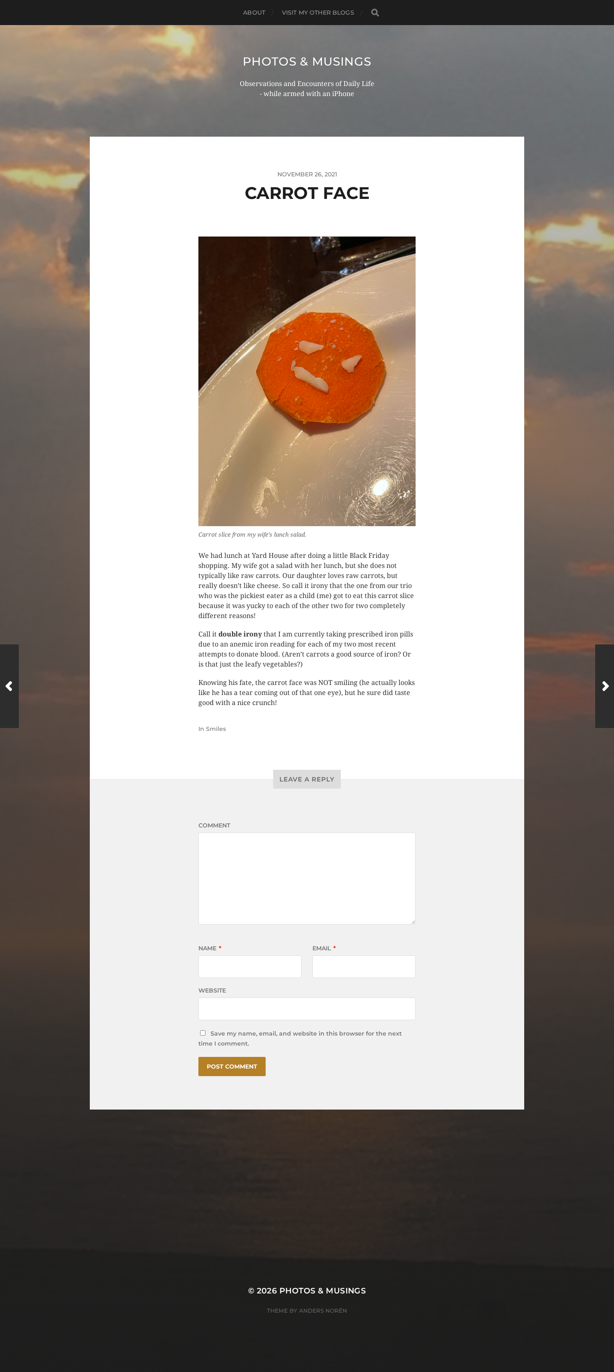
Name (209, 948)
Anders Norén (323, 1310)
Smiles (216, 729)
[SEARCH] (375, 13)
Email (324, 948)
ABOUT (254, 12)
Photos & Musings (307, 61)
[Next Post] (604, 686)
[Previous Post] (9, 686)
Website (212, 990)
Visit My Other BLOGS (318, 12)
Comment (214, 825)
